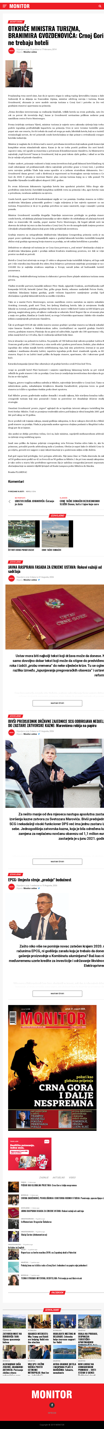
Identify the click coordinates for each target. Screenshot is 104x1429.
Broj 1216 (31, 491)
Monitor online (30, 52)
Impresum (52, 1412)
